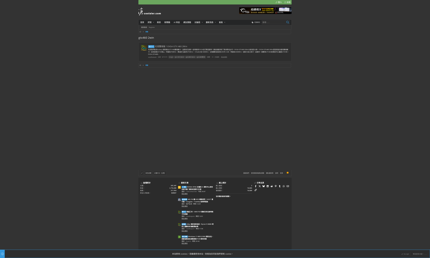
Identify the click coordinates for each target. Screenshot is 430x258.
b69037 (173, 193)
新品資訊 (224, 57)
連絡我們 (246, 173)
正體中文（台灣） (160, 173)
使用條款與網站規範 (257, 173)
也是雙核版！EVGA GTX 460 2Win (168, 46)
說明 (276, 173)
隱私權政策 (269, 173)
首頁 (281, 173)
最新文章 (184, 182)
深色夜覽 (148, 173)
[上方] (285, 173)
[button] (153, 22)
